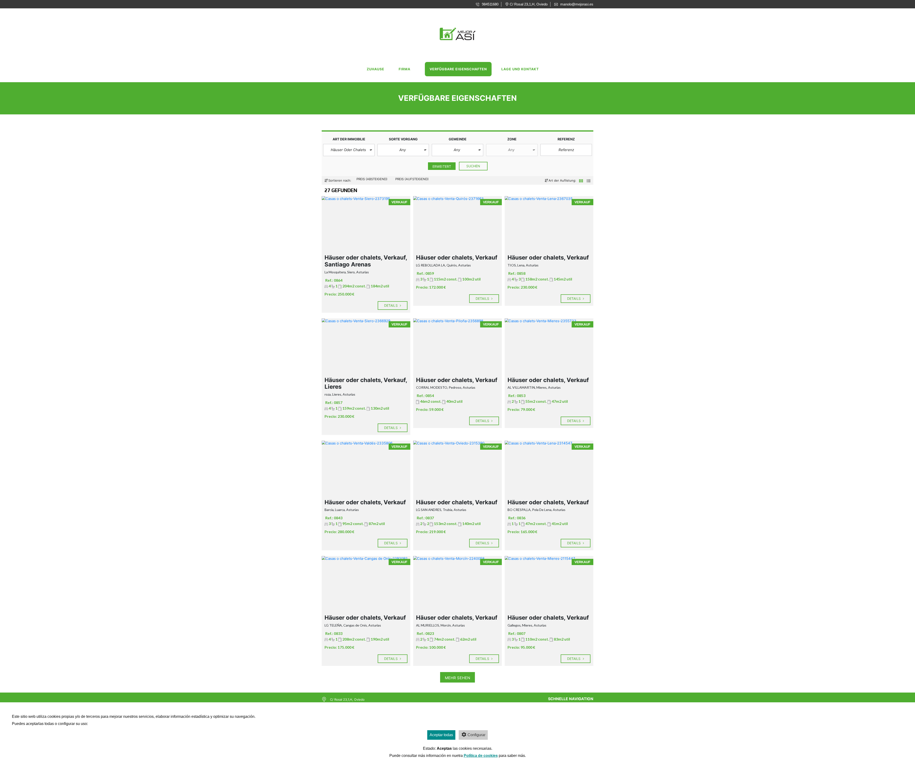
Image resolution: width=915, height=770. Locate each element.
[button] (349, 150)
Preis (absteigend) (372, 179)
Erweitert (441, 166)
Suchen (473, 166)
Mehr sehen (457, 677)
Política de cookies (481, 756)
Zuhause (375, 69)
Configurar (476, 735)
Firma (404, 69)
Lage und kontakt (520, 69)
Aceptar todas (441, 735)
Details (391, 305)
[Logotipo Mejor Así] (453, 32)
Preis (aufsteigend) (412, 179)
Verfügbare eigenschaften (458, 69)
